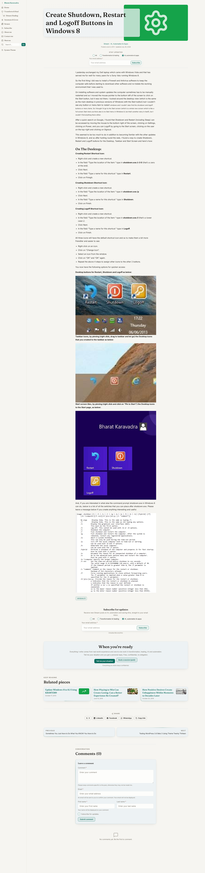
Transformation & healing (110, 55)
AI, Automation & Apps (119, 44)
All (96, 55)
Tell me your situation (104, 661)
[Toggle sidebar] (2, 45)
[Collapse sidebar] (2, 3)
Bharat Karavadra (11, 3)
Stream (106, 44)
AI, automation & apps (131, 55)
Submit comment (86, 819)
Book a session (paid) (126, 660)
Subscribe (136, 63)
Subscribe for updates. (90, 814)
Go (23, 45)
